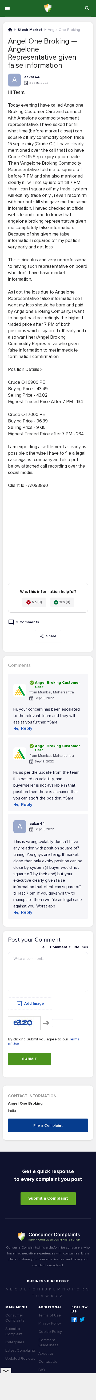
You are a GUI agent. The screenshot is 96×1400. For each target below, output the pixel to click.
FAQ (41, 1370)
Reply (26, 728)
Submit (29, 1059)
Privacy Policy (49, 1323)
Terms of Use (49, 1315)
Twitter (82, 1319)
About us (46, 1353)
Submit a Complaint (48, 1198)
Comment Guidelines (69, 947)
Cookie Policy (50, 1331)
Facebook (74, 1319)
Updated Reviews (20, 1358)
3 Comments (27, 622)
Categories (14, 1342)
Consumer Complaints (14, 1318)
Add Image (34, 1003)
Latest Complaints (20, 1350)
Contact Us (47, 1361)
